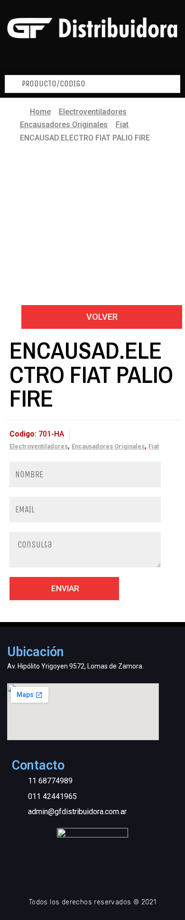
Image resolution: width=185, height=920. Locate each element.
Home (40, 111)
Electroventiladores (93, 111)
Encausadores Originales (64, 124)
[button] (101, 316)
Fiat (122, 124)
